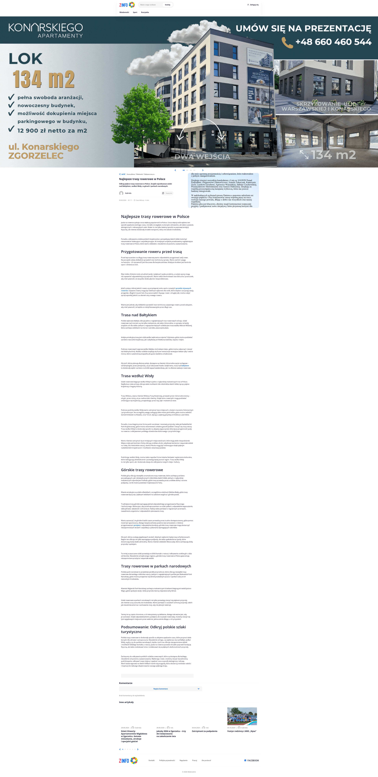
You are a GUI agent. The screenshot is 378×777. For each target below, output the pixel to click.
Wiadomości (124, 12)
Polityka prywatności (167, 760)
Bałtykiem (185, 366)
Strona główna (131, 174)
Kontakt (152, 760)
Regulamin (184, 760)
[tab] (184, 170)
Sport (135, 12)
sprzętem (137, 525)
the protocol (206, 760)
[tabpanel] (189, 91)
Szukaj (167, 5)
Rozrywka (145, 12)
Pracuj (194, 760)
